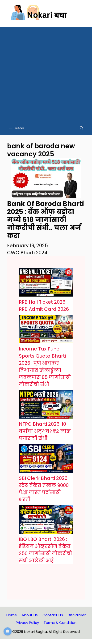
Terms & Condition (60, 622)
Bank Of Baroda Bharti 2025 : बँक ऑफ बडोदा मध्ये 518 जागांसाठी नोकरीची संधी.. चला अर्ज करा (45, 219)
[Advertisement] (46, 73)
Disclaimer (77, 615)
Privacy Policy (27, 622)
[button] (81, 128)
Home (11, 615)
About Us (30, 615)
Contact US (52, 615)
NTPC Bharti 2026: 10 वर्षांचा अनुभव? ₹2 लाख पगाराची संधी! (45, 431)
